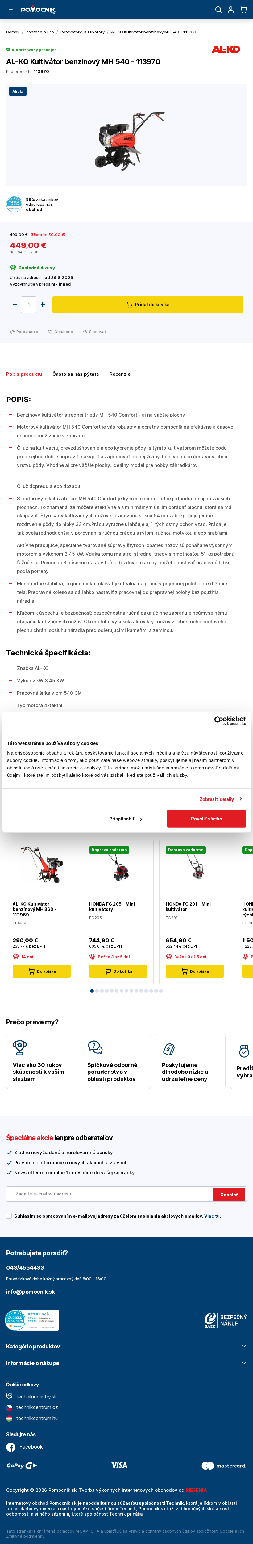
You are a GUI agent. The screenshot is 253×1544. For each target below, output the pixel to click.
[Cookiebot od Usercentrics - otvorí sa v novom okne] (219, 720)
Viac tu (212, 1216)
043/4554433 (25, 1267)
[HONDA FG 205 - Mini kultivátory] (118, 864)
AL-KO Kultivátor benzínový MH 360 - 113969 (34, 909)
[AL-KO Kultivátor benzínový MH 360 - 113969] (42, 864)
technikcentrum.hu (36, 1418)
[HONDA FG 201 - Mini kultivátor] (195, 864)
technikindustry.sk (36, 1397)
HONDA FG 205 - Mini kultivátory (112, 906)
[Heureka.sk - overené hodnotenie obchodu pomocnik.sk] (33, 1320)
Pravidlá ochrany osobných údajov (162, 1531)
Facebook (30, 1447)
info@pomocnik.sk (30, 1291)
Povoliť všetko (206, 818)
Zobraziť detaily (217, 799)
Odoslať (229, 1194)
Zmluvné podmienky (25, 1535)
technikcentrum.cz (36, 1407)
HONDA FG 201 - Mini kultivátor (188, 906)
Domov (12, 31)
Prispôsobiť (122, 818)
